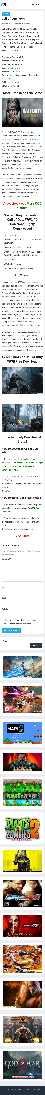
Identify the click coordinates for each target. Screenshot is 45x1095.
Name (5, 587)
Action (6, 14)
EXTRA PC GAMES (16, 1090)
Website (5, 609)
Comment (6, 559)
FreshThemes (36, 1090)
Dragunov (6, 23)
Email (5, 598)
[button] (36, 4)
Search (6, 641)
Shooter (20, 68)
